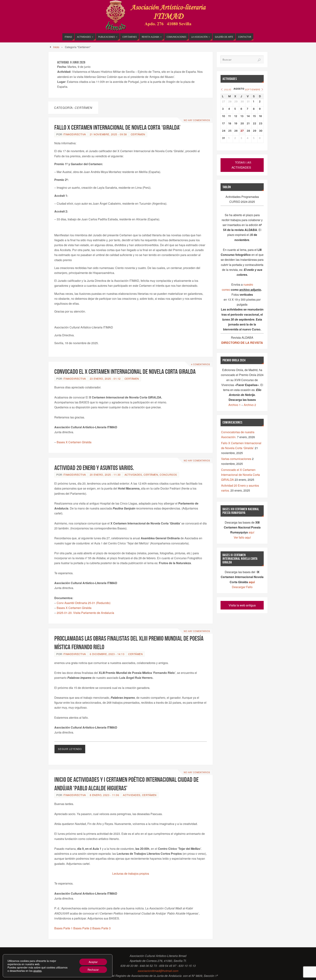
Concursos (168, 474)
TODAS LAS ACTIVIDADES (241, 165)
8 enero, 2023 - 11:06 (104, 795)
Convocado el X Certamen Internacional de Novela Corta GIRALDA (125, 371)
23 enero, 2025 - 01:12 (105, 378)
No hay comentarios (197, 120)
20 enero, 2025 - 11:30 (105, 474)
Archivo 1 (234, 405)
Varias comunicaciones (236, 459)
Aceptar (93, 962)
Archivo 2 (250, 405)
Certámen (138, 134)
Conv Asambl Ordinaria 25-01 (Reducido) (83, 603)
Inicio (56, 47)
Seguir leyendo (70, 749)
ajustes (37, 970)
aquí (251, 532)
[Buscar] (259, 60)
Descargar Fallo (242, 587)
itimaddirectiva (74, 134)
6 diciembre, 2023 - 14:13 (107, 654)
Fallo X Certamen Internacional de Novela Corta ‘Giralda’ (117, 127)
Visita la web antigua (242, 605)
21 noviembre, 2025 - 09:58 (108, 134)
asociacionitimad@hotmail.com (158, 971)
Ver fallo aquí (242, 537)
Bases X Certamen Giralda (74, 442)
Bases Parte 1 (63, 928)
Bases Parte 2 (82, 928)
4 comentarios (200, 364)
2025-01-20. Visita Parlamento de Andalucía (85, 613)
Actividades (133, 474)
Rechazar (93, 969)
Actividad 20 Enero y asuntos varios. (94, 467)
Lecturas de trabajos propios (130, 873)
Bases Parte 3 (101, 928)
